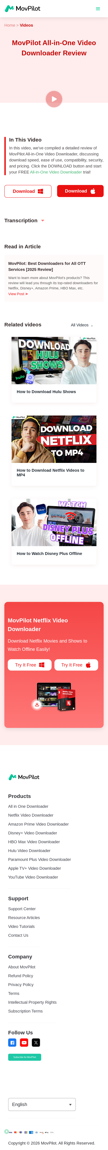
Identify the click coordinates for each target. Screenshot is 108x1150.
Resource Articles (24, 917)
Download (24, 191)
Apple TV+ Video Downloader (34, 868)
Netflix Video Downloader (30, 815)
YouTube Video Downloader (33, 877)
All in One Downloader (28, 806)
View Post (16, 294)
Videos (26, 25)
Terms (13, 993)
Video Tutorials (21, 926)
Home (9, 25)
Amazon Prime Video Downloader (38, 824)
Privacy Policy (21, 984)
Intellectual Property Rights (32, 1002)
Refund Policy (20, 976)
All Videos (80, 325)
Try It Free (25, 664)
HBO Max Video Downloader (34, 842)
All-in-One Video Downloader (56, 172)
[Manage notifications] (6, 1131)
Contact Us (18, 935)
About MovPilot (21, 967)
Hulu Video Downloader (29, 850)
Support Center (22, 909)
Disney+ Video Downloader (32, 833)
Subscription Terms (25, 1011)
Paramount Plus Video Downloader (39, 859)
